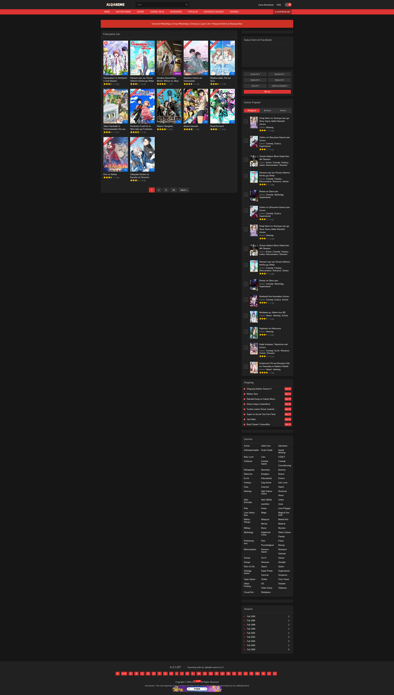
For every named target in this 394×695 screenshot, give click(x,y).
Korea (263, 508)
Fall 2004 (251, 641)
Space (264, 566)
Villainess (282, 588)
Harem (269, 315)
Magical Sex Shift (283, 513)
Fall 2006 (251, 649)
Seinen (285, 181)
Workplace (266, 592)
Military (247, 528)
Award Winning (281, 451)
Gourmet (265, 487)
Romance (277, 181)
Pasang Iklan (236, 23)
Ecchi (276, 351)
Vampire (281, 583)
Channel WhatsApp (161, 23)
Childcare (248, 461)
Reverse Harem (265, 550)
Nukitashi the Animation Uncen (274, 296)
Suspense (282, 575)
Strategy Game (247, 572)
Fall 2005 (251, 645)
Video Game (266, 588)
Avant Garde (266, 450)
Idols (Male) (266, 500)
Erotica (277, 143)
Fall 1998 (251, 625)
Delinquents (249, 470)
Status (279, 80)
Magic (264, 512)
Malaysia (265, 519)
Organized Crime (265, 533)
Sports (281, 566)
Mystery (281, 528)
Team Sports (249, 579)
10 (173, 190)
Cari (268, 92)
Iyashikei (265, 504)
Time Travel (283, 579)
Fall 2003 (251, 637)
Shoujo (247, 562)
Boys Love (248, 457)
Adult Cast (266, 446)
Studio (254, 80)
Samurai (282, 553)
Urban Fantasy (247, 584)
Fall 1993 (251, 616)
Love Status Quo (249, 513)
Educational (266, 478)
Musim (279, 74)
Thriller (264, 579)
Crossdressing (284, 465)
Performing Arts (249, 542)
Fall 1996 (251, 620)
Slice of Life (249, 566)
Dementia (265, 470)
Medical (281, 524)
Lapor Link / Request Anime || (215, 23)
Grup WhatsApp (181, 23)
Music (264, 528)
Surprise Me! (283, 12)
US (262, 583)
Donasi (194, 23)
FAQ (279, 5)
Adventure (282, 446)
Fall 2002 (251, 633)
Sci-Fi (263, 558)
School (285, 300)
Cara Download (265, 5)
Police (281, 541)
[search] (186, 5)
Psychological (267, 545)
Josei (280, 504)
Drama (281, 474)
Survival (264, 575)
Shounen (283, 165)
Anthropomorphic (251, 450)
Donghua (265, 474)
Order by (279, 86)
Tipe (254, 86)
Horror (281, 495)
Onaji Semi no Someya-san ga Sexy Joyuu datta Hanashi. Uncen (274, 121)
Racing (281, 545)
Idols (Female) (248, 501)
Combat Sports (264, 462)
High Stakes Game (266, 492)
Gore (246, 487)
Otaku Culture (284, 532)
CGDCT (281, 457)
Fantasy (284, 162)
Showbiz (282, 562)
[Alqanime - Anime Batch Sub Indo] (116, 6)
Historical (282, 491)
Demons (282, 470)
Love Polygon (284, 508)
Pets (263, 541)
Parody (281, 536)
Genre (254, 74)
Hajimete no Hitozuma (270, 328)
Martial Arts (283, 519)
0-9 (124, 673)
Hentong (269, 127)
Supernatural (265, 146)
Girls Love (282, 482)
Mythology (278, 195)
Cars (263, 457)
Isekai (262, 165)
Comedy (269, 143)
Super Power (267, 571)
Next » (184, 190)
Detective (248, 474)
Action (268, 162)
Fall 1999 (251, 629)
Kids (246, 508)
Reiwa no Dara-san (268, 191)
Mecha (264, 524)
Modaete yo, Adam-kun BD (272, 312)
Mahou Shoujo (247, 520)
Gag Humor (266, 482)
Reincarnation (272, 165)
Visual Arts (249, 592)
